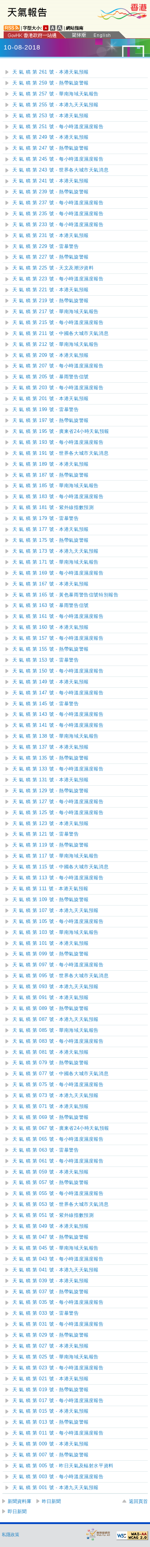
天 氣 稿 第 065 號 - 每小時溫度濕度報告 (58, 1139)
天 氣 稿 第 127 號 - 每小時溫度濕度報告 (58, 801)
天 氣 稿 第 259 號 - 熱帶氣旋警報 (50, 83)
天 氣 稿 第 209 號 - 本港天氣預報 (50, 355)
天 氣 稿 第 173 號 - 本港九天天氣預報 (55, 551)
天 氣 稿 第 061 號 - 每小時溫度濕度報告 (58, 1161)
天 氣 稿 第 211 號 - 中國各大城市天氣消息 (60, 333)
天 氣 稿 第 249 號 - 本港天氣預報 (50, 137)
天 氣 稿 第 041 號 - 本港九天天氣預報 (55, 1269)
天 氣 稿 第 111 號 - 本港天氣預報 (50, 888)
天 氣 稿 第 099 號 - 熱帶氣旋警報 (50, 953)
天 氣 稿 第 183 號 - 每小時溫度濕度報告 (58, 496)
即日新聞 (17, 1511)
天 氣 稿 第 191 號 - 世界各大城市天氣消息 (60, 453)
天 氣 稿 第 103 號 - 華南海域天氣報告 (55, 932)
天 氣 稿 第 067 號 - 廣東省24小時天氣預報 (60, 1128)
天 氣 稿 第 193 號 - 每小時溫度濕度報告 (58, 442)
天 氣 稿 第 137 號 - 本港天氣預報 (50, 747)
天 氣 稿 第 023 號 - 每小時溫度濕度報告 (58, 1367)
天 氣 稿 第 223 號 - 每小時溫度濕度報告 (58, 278)
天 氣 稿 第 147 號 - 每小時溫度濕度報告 (58, 692)
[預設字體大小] (46, 28)
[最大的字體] (60, 28)
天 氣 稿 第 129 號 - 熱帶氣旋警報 (50, 790)
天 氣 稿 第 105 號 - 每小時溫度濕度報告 (58, 921)
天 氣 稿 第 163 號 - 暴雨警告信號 (50, 605)
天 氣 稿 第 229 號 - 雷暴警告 (45, 246)
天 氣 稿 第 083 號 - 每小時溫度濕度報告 (58, 1041)
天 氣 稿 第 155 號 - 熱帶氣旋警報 (50, 649)
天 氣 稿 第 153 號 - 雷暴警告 (45, 660)
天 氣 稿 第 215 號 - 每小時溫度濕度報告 (58, 322)
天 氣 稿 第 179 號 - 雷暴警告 (45, 518)
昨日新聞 (51, 1501)
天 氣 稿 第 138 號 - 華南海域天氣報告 (55, 736)
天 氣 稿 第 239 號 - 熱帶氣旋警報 (50, 191)
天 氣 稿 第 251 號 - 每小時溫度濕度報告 (58, 126)
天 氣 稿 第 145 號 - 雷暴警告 (45, 703)
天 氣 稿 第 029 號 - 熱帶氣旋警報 (50, 1335)
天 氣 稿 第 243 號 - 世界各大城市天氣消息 (60, 170)
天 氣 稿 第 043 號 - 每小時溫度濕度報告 (58, 1259)
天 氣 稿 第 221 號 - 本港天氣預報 (50, 289)
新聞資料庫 (19, 1501)
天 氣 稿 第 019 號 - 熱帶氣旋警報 (50, 1389)
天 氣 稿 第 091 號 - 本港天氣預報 (50, 997)
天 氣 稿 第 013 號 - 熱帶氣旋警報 (50, 1422)
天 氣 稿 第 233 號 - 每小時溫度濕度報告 (58, 224)
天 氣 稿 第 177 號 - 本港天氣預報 (50, 529)
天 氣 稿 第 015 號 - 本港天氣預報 (50, 1411)
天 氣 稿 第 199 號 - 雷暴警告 (45, 409)
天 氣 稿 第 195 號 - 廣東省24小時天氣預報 (60, 431)
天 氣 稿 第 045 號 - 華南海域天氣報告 (55, 1248)
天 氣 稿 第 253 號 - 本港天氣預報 (50, 115)
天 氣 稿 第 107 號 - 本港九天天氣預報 (55, 910)
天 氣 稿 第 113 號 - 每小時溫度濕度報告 (58, 877)
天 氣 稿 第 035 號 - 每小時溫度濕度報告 (58, 1302)
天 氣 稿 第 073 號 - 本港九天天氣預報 (55, 1095)
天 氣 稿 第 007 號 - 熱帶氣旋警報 (50, 1454)
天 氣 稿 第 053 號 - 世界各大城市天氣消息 (60, 1204)
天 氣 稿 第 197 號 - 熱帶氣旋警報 (50, 420)
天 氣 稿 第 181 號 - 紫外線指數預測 (53, 507)
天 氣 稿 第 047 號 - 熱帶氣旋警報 (50, 1237)
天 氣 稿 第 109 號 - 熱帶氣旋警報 (50, 899)
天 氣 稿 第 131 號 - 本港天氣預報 (50, 779)
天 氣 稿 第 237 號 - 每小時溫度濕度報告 (58, 202)
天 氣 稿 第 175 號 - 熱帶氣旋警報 (50, 540)
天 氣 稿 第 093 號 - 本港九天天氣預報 (55, 986)
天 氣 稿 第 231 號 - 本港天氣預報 (50, 235)
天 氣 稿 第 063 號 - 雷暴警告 (45, 1150)
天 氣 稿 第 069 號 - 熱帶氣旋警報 (50, 1117)
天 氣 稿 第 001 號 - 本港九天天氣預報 (55, 1487)
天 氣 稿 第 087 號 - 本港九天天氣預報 (55, 1019)
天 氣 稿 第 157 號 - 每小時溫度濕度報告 (58, 638)
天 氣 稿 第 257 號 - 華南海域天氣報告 (55, 93)
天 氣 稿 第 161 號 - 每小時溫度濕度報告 (58, 616)
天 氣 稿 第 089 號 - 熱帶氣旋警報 (50, 1008)
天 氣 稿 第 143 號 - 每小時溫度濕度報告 (58, 714)
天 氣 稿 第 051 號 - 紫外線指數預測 (53, 1215)
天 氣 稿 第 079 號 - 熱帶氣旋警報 (50, 1062)
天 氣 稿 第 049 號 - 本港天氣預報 (50, 1226)
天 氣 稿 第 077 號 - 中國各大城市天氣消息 (60, 1073)
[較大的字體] (53, 28)
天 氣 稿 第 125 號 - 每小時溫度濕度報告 (58, 812)
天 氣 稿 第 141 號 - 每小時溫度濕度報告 (58, 725)
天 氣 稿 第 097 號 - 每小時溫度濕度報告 (58, 964)
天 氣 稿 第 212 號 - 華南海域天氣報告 (55, 344)
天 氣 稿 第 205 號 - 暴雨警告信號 (50, 376)
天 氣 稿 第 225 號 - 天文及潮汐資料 (53, 268)
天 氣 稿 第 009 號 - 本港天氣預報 (50, 1444)
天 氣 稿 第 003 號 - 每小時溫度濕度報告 (58, 1476)
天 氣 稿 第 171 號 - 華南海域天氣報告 (55, 562)
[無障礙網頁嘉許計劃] (98, 1534)
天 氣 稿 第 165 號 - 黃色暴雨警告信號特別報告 (65, 594)
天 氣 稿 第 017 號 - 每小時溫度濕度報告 (58, 1400)
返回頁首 (138, 1501)
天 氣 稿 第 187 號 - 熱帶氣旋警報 (50, 475)
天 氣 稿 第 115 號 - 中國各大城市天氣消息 (60, 866)
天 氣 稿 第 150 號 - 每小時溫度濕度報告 (58, 671)
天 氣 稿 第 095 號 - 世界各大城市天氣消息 (60, 975)
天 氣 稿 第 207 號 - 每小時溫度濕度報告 (58, 365)
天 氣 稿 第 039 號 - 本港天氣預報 (50, 1280)
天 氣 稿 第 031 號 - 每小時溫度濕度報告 (58, 1324)
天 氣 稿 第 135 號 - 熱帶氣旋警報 (50, 758)
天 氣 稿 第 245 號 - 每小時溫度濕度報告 (58, 159)
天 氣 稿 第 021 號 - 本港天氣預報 (50, 1378)
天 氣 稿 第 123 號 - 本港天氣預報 (50, 823)
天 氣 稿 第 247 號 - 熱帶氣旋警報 (50, 148)
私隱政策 (10, 1534)
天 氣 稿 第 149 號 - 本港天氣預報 (50, 681)
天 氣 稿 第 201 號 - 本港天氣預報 (50, 398)
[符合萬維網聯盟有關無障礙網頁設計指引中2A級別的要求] (132, 1535)
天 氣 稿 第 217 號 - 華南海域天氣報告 (55, 311)
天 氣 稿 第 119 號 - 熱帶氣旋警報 (50, 845)
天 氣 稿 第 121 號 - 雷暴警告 (45, 834)
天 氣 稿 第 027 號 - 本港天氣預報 (50, 1346)
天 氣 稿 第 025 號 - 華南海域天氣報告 (55, 1356)
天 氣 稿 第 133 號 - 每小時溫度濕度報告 (58, 768)
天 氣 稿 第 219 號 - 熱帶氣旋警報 (50, 300)
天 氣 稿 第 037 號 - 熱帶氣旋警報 (50, 1291)
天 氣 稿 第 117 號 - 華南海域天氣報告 (55, 856)
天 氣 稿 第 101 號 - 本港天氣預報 (50, 943)
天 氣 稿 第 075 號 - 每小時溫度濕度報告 (58, 1084)
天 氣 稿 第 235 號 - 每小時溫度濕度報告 (58, 213)
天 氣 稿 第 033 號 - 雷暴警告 (45, 1313)
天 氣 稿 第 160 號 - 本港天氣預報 (50, 627)
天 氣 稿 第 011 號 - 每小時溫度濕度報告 (58, 1433)
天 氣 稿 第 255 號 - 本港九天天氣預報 (55, 104)
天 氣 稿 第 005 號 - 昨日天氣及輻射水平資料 (63, 1465)
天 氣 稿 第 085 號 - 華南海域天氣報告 (55, 1030)
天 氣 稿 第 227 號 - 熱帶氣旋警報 (50, 257)
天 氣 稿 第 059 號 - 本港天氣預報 (50, 1172)
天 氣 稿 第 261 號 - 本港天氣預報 (50, 72)
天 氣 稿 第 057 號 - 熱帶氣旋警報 (50, 1182)
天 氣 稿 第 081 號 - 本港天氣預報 (50, 1052)
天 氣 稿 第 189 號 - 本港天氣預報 (50, 464)
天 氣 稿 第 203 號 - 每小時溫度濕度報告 (58, 387)
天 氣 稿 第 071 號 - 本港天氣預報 (50, 1106)
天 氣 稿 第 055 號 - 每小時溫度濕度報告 (58, 1193)
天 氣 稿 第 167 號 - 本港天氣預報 (50, 584)
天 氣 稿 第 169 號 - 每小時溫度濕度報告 (58, 573)
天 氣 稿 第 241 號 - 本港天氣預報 (50, 180)
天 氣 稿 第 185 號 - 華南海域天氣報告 (55, 485)
